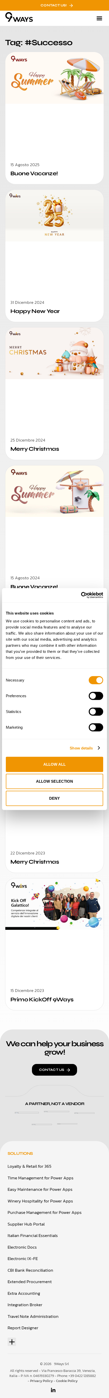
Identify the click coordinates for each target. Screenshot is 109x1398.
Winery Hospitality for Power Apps (40, 1201)
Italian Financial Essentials (33, 1235)
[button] (99, 18)
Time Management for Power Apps (41, 1178)
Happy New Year (35, 311)
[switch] (96, 696)
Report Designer (23, 1327)
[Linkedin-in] (53, 1390)
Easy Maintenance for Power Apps (40, 1189)
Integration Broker (25, 1304)
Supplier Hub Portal (26, 1224)
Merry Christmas (34, 449)
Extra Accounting (24, 1293)
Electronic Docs (22, 1247)
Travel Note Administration (33, 1316)
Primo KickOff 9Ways (42, 999)
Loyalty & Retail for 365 (29, 1166)
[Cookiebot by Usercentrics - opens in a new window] (81, 595)
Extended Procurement (30, 1281)
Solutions (20, 1153)
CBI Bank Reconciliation (30, 1270)
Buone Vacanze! (34, 173)
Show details (81, 748)
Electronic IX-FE (23, 1258)
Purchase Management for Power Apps (45, 1212)
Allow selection (54, 781)
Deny (54, 798)
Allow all (54, 764)
